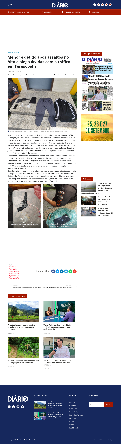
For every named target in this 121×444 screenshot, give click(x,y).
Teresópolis (15, 276)
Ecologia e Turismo (76, 415)
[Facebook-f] (98, 4)
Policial (16, 53)
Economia (72, 418)
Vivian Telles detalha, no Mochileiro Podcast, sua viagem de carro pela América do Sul (57, 327)
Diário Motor (73, 412)
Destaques (73, 409)
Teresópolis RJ (14, 278)
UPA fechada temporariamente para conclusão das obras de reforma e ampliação (57, 363)
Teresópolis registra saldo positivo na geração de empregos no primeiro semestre (22, 327)
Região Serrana (14, 271)
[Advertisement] (60, 31)
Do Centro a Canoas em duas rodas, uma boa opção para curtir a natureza (23, 362)
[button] (94, 4)
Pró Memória (74, 428)
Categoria (72, 405)
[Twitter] (106, 4)
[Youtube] (110, 4)
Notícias (10, 53)
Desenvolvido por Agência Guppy (104, 440)
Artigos (72, 402)
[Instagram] (102, 4)
